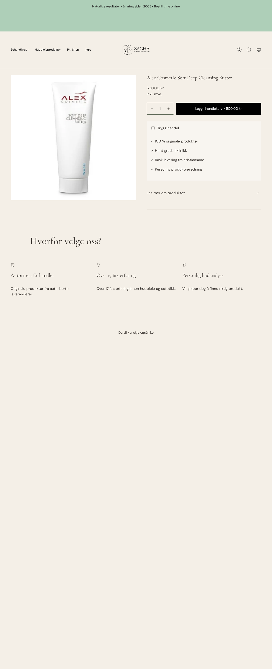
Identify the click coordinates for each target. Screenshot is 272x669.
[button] (19, 50)
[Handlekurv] (259, 49)
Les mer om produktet (166, 193)
